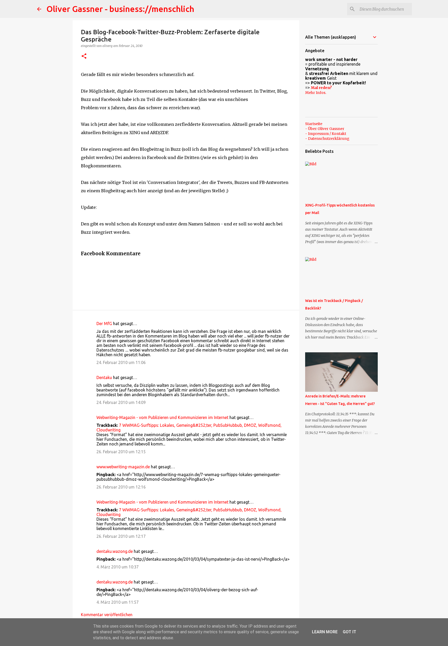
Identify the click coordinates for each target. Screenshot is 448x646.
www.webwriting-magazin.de (123, 466)
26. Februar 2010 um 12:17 (121, 536)
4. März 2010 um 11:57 (117, 602)
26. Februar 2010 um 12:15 (121, 451)
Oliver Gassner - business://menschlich (120, 8)
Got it (349, 631)
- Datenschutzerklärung (327, 138)
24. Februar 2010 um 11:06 (121, 362)
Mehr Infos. (315, 92)
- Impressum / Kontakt (325, 133)
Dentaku (104, 377)
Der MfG (104, 323)
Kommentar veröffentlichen (106, 614)
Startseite (313, 123)
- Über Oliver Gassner (324, 128)
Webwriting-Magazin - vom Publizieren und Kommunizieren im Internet (162, 417)
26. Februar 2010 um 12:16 (121, 487)
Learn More (325, 631)
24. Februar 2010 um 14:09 (121, 402)
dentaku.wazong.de (114, 551)
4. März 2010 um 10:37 (117, 567)
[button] (84, 56)
